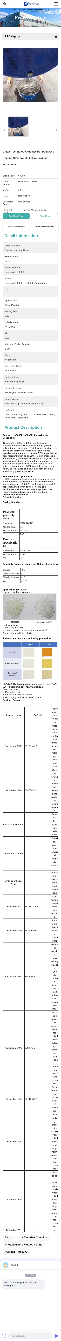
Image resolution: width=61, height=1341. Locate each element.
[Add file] (4, 1335)
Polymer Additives (16, 1251)
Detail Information (16, 227)
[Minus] (56, 1265)
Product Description (44, 227)
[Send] (56, 1335)
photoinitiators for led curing (23, 1244)
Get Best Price (16, 216)
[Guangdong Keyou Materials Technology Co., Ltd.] (31, 3)
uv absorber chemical (33, 1237)
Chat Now (45, 216)
